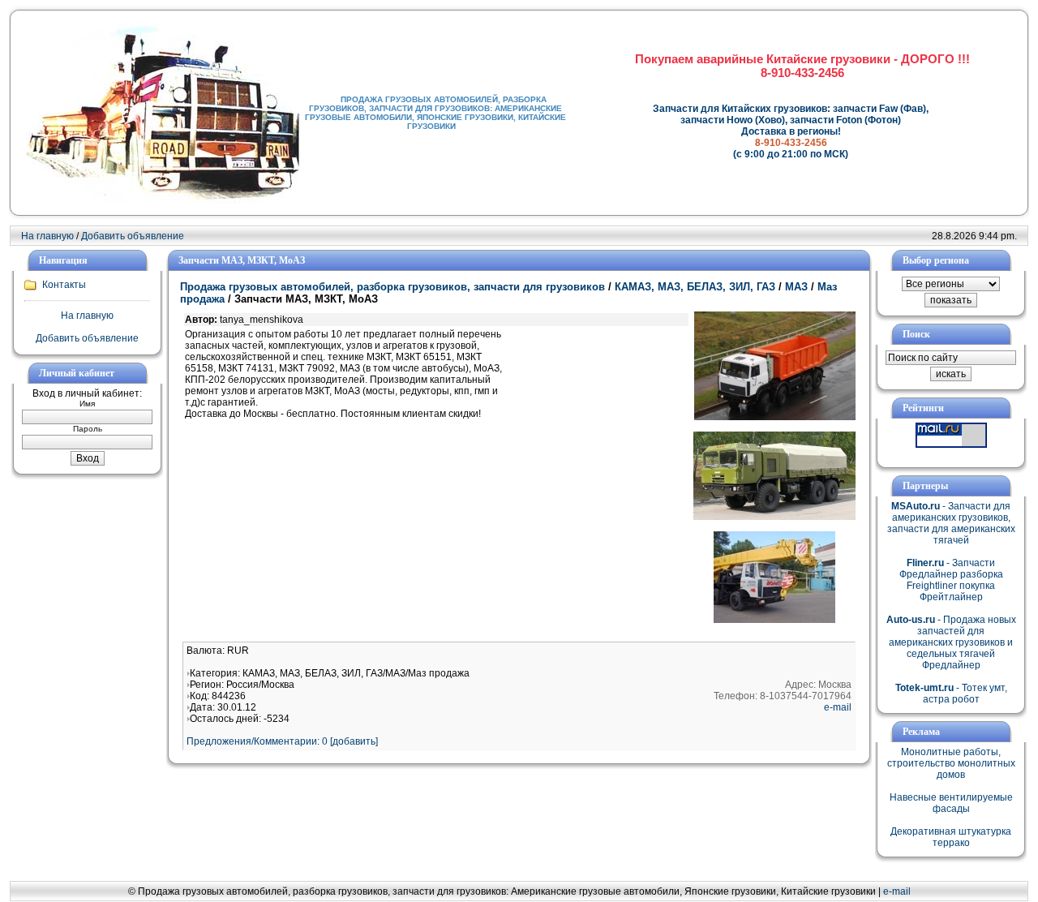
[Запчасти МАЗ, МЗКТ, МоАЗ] (775, 417)
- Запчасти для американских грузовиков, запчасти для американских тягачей (951, 523)
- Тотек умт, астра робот (951, 693)
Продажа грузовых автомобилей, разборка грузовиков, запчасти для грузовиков (392, 287)
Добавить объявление (132, 236)
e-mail (837, 707)
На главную (47, 236)
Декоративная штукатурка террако (950, 837)
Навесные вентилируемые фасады (951, 803)
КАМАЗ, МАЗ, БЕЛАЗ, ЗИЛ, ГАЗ (695, 287)
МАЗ (796, 287)
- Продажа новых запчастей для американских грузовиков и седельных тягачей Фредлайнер (951, 642)
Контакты (64, 284)
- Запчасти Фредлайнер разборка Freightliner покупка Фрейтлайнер (951, 580)
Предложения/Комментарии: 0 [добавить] (282, 741)
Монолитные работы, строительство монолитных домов (951, 763)
